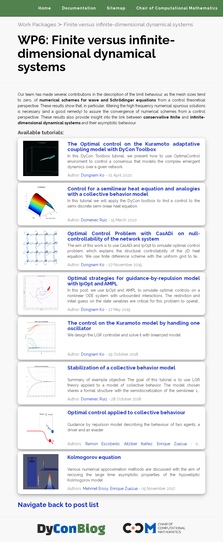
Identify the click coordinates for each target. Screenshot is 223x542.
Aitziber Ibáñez (138, 444)
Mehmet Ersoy (95, 488)
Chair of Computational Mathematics (177, 8)
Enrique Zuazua (172, 444)
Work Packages (37, 24)
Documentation (79, 8)
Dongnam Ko (92, 175)
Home (44, 8)
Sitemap (116, 8)
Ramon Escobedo (102, 444)
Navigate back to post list (58, 505)
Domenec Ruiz (94, 220)
